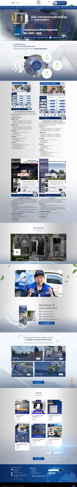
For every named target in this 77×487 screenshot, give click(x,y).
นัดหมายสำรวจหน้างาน (49, 7)
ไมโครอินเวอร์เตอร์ (34, 469)
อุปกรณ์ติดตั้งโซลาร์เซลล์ (28, 7)
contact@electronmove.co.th (18, 472)
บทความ (70, 7)
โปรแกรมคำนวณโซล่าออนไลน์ (39, 7)
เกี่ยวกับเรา (7, 7)
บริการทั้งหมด (12, 7)
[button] (6, 25)
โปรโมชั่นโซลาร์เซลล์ (64, 7)
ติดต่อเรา (74, 7)
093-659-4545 (16, 3)
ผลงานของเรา (57, 7)
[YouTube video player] (38, 283)
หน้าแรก (2, 7)
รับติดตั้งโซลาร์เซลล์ (19, 7)
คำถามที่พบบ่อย (38, 8)
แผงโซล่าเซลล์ (33, 470)
